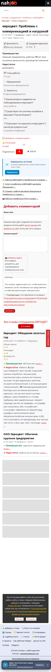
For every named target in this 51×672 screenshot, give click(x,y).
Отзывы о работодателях (29, 650)
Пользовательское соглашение (25, 658)
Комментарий (11, 233)
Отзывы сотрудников (11, 17)
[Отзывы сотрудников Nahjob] (14, 3)
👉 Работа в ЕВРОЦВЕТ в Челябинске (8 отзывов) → (24, 180)
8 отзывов (25, 326)
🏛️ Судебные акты (10, 636)
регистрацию (31, 225)
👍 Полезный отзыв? (8, 144)
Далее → (39, 363)
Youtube (5, 645)
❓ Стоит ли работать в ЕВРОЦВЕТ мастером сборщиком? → (21, 185)
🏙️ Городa (6, 632)
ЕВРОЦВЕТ (38, 17)
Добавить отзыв (48, 338)
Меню (48, 3)
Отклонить (31, 619)
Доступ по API (39, 641)
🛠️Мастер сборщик (13, 47)
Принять (19, 619)
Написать (40, 665)
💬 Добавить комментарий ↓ (16, 138)
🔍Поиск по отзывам (31, 628)
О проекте (6, 641)
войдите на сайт (11, 228)
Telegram (15, 645)
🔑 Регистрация (38, 636)
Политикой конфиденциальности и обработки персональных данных (25, 301)
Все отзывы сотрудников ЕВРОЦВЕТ (26, 322)
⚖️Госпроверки (38, 632)
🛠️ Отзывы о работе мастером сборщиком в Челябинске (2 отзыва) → (21, 193)
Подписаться (12, 172)
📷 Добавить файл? (13, 257)
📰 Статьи (25, 636)
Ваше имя (8, 212)
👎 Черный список (22, 632)
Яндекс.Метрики (14, 606)
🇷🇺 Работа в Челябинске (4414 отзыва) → (20, 198)
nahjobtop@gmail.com (29, 653)
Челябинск (27, 17)
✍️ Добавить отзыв (10, 628)
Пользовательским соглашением (19, 298)
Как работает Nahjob (22, 641)
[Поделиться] (19, 151)
